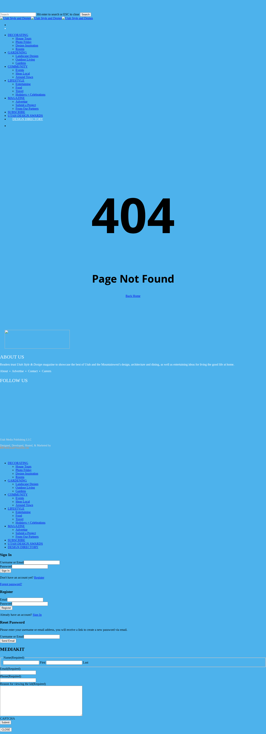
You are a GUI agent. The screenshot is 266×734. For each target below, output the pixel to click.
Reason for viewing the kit (23, 684)
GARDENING (17, 480)
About (4, 371)
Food (19, 515)
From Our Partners (27, 536)
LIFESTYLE (16, 508)
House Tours (23, 466)
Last (85, 662)
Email (10, 668)
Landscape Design (27, 484)
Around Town (24, 505)
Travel (19, 519)
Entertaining (23, 512)
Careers (46, 371)
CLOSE (6, 729)
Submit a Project (26, 533)
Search (86, 14)
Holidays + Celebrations (30, 522)
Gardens (21, 491)
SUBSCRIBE (16, 540)
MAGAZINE (16, 526)
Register (39, 577)
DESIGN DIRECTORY (23, 547)
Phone (10, 676)
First (42, 662)
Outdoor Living (25, 487)
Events (20, 498)
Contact (33, 371)
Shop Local (23, 501)
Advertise (18, 371)
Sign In (37, 614)
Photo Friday (24, 470)
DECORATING (18, 463)
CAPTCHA (7, 718)
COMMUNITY (18, 494)
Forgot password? (11, 584)
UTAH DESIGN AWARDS (25, 543)
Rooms (20, 477)
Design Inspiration (27, 473)
